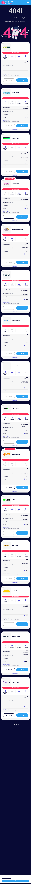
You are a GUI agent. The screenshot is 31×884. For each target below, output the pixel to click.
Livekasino (19, 57)
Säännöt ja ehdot (6, 74)
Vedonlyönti (12, 57)
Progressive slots (5, 58)
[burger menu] (28, 3)
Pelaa (22, 80)
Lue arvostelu (9, 216)
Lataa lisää (14, 724)
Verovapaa (26, 57)
